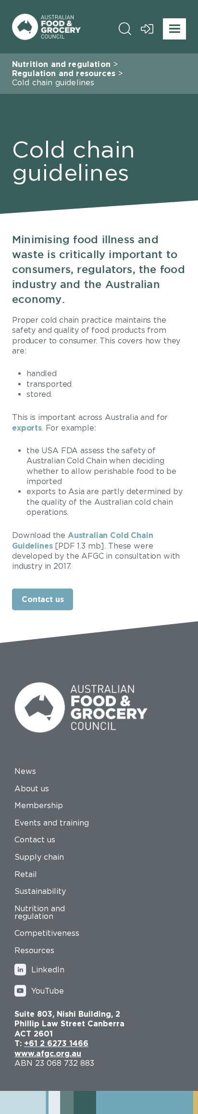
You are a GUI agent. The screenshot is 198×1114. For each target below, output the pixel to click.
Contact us (42, 599)
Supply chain (39, 857)
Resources (34, 950)
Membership (38, 805)
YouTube (47, 990)
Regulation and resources (63, 73)
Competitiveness (46, 933)
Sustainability (40, 891)
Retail (25, 874)
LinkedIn (47, 969)
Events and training (51, 822)
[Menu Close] (174, 28)
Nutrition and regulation (61, 64)
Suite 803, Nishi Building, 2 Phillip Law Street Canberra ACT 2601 (69, 1023)
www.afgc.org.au (47, 1053)
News (25, 771)
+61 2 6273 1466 (56, 1043)
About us (31, 788)
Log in (147, 29)
